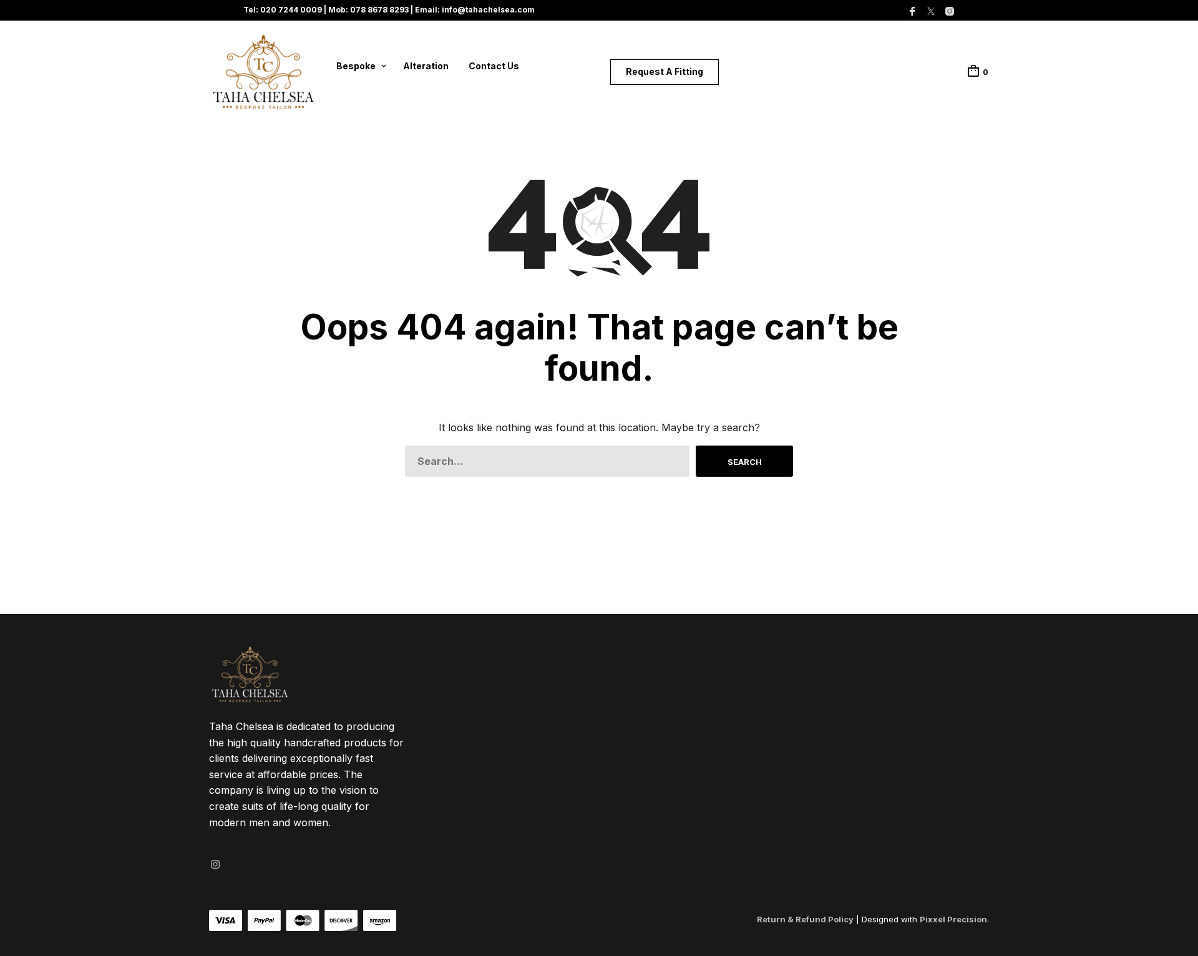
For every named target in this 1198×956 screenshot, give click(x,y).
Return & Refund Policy (805, 919)
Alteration (426, 66)
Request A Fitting (664, 71)
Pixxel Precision (953, 919)
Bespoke (356, 66)
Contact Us (494, 66)
